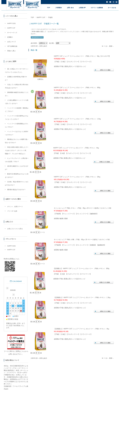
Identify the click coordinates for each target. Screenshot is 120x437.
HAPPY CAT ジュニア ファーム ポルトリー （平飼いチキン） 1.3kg (77, 119)
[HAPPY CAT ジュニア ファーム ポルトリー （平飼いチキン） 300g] (40, 108)
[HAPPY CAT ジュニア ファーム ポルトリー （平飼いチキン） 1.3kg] (40, 139)
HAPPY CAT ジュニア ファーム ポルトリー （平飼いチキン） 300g (77, 87)
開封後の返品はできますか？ (16, 189)
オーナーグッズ (12, 32)
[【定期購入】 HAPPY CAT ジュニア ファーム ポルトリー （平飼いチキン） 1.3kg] (40, 318)
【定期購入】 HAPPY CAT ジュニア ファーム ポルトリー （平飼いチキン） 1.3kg (82, 297)
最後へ (111, 46)
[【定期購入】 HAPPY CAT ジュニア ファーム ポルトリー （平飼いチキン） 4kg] (40, 349)
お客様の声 (82, 7)
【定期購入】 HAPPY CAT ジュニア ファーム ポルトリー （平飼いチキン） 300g (81, 268)
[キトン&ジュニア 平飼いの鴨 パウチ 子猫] (40, 260)
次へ (106, 46)
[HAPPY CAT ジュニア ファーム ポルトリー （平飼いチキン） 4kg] (40, 168)
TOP (48, 7)
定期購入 (10, 37)
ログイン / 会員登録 (97, 7)
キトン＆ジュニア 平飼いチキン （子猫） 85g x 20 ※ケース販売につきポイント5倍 (82, 208)
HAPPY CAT (41, 17)
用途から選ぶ (11, 51)
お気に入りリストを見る (15, 229)
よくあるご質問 (11, 61)
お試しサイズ (11, 42)
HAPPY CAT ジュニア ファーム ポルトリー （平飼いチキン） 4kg (76, 148)
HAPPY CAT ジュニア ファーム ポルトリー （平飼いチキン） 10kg (77, 177)
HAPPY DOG (11, 23)
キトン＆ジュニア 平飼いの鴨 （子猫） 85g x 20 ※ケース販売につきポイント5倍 (82, 239)
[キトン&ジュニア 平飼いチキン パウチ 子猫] (40, 229)
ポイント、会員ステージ (15, 206)
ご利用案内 (58, 7)
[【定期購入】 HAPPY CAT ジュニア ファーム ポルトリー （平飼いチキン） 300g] (40, 289)
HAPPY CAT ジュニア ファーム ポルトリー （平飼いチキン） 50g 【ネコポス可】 (82, 56)
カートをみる (112, 7)
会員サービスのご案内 (13, 199)
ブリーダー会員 (12, 211)
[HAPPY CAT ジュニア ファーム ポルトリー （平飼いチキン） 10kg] (40, 197)
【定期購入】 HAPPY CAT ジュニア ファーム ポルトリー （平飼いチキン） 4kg (81, 329)
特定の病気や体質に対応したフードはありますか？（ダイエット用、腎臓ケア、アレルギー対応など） (16, 150)
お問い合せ (70, 7)
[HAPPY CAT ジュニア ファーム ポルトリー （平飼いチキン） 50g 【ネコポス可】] (40, 76)
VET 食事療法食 (12, 46)
